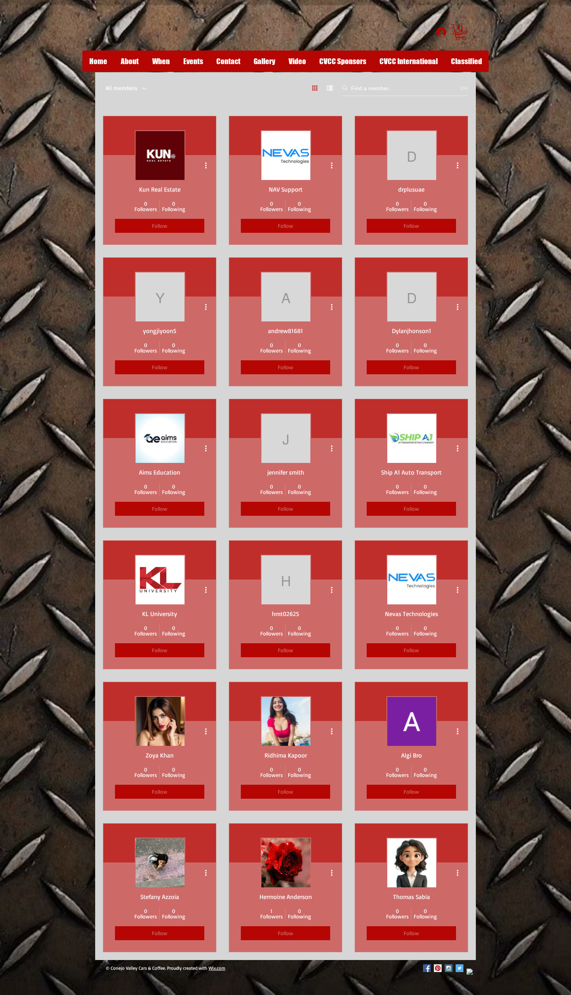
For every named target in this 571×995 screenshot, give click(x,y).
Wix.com (217, 968)
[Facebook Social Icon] (427, 968)
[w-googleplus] (470, 972)
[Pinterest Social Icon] (438, 968)
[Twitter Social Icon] (459, 968)
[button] (460, 32)
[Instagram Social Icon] (449, 968)
